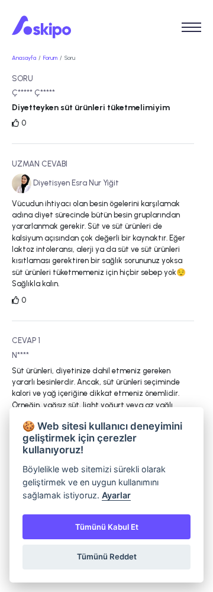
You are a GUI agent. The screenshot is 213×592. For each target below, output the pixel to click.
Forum (50, 58)
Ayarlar (116, 495)
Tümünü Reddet (107, 556)
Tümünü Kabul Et (106, 527)
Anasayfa (24, 58)
